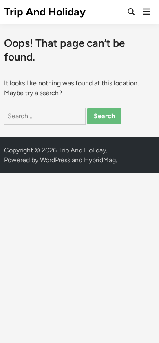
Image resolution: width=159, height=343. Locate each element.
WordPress (55, 160)
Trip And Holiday (45, 11)
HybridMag (100, 160)
